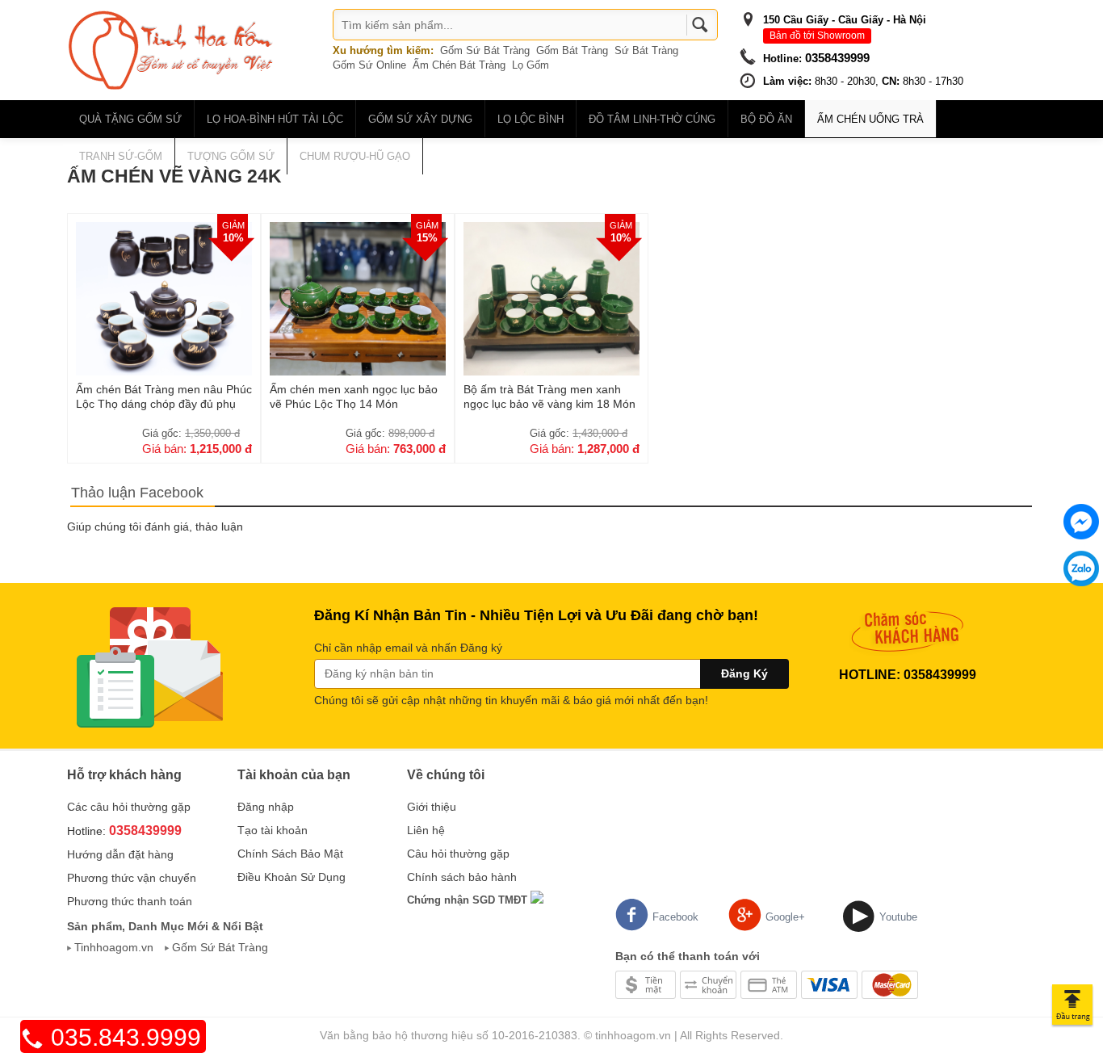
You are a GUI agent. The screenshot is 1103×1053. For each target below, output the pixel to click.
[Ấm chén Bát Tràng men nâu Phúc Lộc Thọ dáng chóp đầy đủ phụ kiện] (164, 298)
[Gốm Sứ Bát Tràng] (172, 49)
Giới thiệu (431, 806)
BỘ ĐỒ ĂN (766, 119)
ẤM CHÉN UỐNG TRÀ (870, 119)
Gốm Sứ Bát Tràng (485, 50)
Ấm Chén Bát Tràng (459, 65)
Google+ (785, 917)
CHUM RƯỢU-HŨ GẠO (355, 156)
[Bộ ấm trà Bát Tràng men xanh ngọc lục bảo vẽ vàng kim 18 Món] (551, 298)
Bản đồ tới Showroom (817, 35)
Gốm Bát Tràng (572, 50)
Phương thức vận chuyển (131, 877)
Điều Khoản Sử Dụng (291, 877)
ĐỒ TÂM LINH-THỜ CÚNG (652, 119)
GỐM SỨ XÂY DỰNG (420, 119)
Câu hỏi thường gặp (458, 853)
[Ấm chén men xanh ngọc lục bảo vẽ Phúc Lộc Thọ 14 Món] (358, 298)
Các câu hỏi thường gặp (129, 806)
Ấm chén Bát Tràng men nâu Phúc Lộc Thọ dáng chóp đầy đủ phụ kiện (164, 396)
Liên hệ (426, 830)
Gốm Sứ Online (369, 65)
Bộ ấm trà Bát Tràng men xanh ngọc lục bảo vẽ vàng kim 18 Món (549, 396)
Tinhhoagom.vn (113, 947)
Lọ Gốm (530, 65)
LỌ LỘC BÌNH (530, 119)
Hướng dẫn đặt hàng (120, 854)
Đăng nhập (265, 806)
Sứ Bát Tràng (646, 50)
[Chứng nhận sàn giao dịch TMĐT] (537, 899)
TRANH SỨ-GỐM (120, 156)
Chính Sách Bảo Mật (290, 853)
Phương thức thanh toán (129, 901)
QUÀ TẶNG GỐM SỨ (130, 119)
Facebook (675, 917)
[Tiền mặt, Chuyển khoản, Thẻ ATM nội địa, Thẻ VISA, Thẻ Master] (766, 983)
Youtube (898, 917)
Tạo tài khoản (272, 830)
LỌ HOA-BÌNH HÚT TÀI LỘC (275, 119)
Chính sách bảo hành (462, 877)
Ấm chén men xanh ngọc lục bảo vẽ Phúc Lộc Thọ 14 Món (354, 396)
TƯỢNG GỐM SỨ (231, 156)
